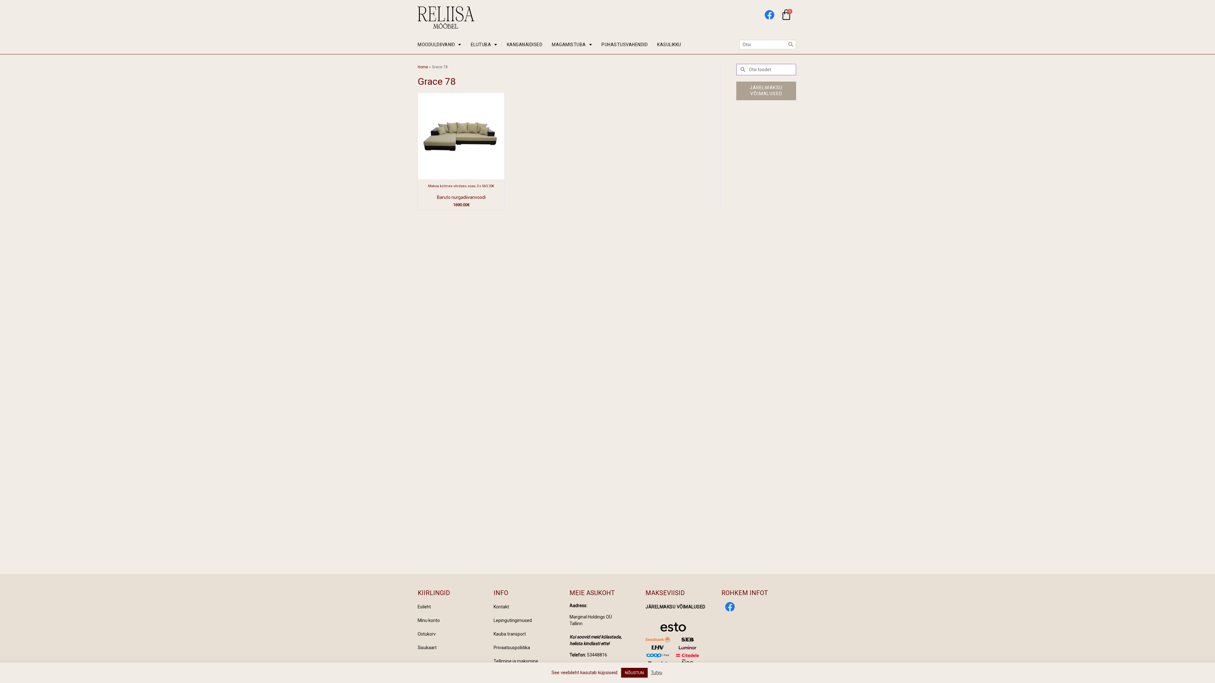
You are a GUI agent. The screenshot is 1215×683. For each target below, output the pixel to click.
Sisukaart (427, 647)
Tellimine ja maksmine (516, 661)
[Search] (791, 44)
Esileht (424, 606)
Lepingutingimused (513, 620)
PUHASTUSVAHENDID (624, 44)
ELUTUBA (481, 44)
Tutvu (656, 672)
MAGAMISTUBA (569, 44)
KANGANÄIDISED (525, 44)
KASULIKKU (669, 44)
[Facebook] (769, 14)
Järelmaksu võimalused (675, 606)
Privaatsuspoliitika (512, 647)
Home (423, 67)
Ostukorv (427, 634)
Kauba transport (510, 634)
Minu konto (429, 620)
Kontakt (501, 606)
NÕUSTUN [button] (634, 672)
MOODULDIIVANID (436, 44)
